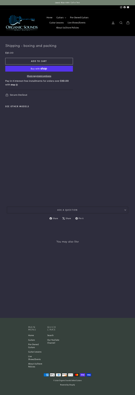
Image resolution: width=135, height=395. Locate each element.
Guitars (60, 17)
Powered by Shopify (67, 385)
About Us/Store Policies (67, 28)
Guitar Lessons (56, 23)
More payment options (39, 76)
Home (49, 17)
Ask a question (67, 210)
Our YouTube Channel (53, 341)
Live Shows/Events (77, 23)
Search (50, 335)
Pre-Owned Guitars (79, 17)
